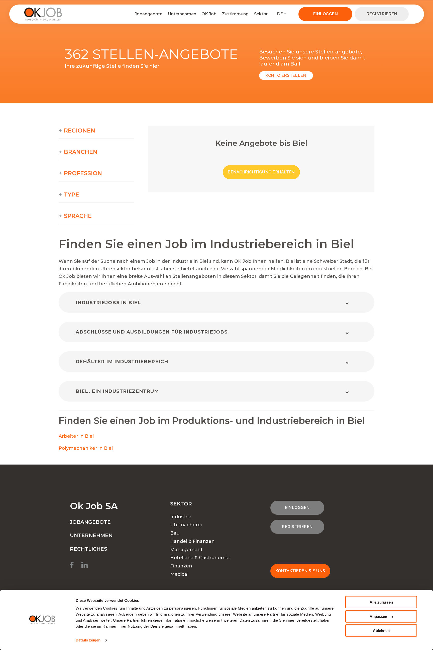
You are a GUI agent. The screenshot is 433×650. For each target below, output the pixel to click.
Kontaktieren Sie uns (300, 570)
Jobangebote (148, 14)
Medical (179, 574)
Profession (83, 173)
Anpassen (378, 616)
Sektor (261, 14)
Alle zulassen (381, 602)
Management (186, 549)
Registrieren (382, 14)
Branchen (80, 152)
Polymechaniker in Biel (86, 448)
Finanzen (181, 566)
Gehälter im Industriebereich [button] (122, 361)
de (280, 14)
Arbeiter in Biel (76, 436)
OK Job (208, 14)
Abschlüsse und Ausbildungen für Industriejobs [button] (152, 332)
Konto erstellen (286, 75)
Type (71, 195)
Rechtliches (88, 549)
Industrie (180, 516)
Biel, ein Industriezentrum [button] (117, 391)
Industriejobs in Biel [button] (108, 302)
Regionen (79, 131)
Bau (175, 533)
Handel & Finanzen (192, 541)
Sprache (78, 216)
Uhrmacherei (186, 525)
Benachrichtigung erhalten (261, 172)
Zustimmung (235, 14)
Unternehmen (182, 14)
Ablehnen (381, 630)
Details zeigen (88, 640)
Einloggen (325, 14)
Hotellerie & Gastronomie (200, 557)
